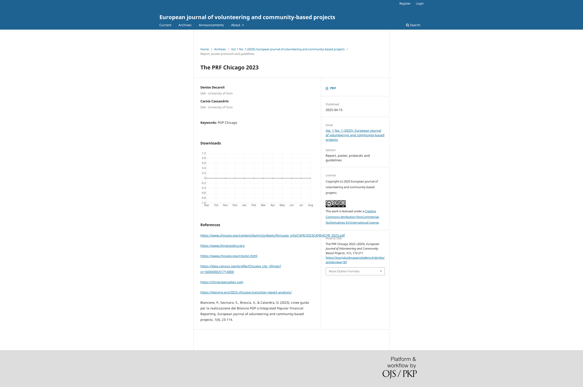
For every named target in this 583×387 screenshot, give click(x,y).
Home (204, 49)
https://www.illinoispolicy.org (222, 245)
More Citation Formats (344, 271)
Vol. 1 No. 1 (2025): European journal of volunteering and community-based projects (288, 49)
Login (420, 3)
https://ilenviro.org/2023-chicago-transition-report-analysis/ (246, 292)
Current (165, 25)
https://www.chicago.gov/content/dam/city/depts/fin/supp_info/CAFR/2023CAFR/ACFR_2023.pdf (272, 235)
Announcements (211, 25)
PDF (333, 88)
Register (405, 3)
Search (414, 25)
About (236, 25)
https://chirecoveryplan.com (221, 282)
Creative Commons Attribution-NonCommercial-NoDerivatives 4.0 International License (352, 217)
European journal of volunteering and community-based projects (247, 17)
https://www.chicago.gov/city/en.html (228, 256)
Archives (185, 25)
